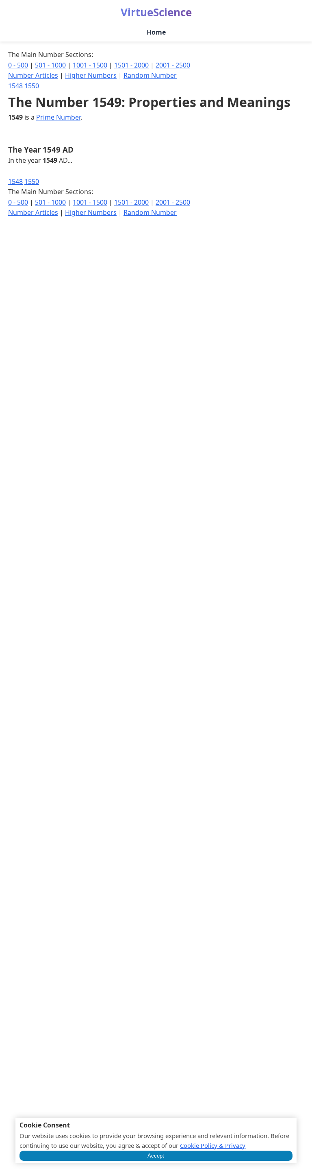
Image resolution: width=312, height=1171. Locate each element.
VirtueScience (156, 12)
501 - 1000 (50, 65)
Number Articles (33, 75)
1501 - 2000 (131, 65)
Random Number (150, 75)
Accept (155, 1156)
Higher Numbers (91, 75)
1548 (15, 85)
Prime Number (58, 117)
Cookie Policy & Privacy (212, 1145)
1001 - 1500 (90, 65)
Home (156, 32)
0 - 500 (18, 65)
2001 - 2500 (173, 65)
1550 (31, 85)
